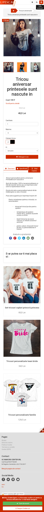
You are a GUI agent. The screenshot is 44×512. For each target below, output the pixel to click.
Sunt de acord (24, 503)
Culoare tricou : (11, 138)
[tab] (9, 168)
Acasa (4, 440)
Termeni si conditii (8, 447)
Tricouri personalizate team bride (22, 361)
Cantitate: (9, 120)
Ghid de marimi (7, 442)
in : (7, 147)
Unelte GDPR (6, 449)
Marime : (9, 129)
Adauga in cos (23, 157)
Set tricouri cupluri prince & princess (22, 307)
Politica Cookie (7, 445)
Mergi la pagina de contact (11, 469)
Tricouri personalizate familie (22, 415)
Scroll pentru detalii (12, 103)
